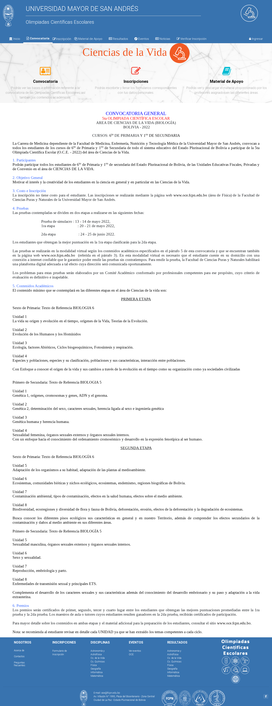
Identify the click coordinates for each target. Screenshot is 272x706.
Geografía (96, 668)
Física (94, 665)
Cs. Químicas (98, 661)
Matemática (97, 675)
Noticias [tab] (164, 39)
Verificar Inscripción (193, 39)
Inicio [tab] (16, 39)
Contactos (19, 656)
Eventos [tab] (143, 39)
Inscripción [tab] (63, 39)
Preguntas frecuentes (19, 664)
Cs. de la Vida (98, 657)
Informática (97, 672)
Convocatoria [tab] (39, 38)
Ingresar (257, 39)
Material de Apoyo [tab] (89, 39)
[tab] (45, 73)
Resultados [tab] (120, 39)
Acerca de (19, 650)
